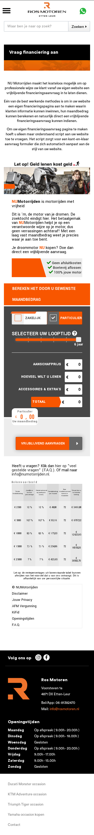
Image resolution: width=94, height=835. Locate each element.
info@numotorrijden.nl (30, 474)
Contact (14, 824)
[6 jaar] (78, 339)
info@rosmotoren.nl (64, 709)
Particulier (70, 318)
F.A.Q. (16, 625)
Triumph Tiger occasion (25, 804)
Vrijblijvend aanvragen (43, 443)
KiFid (15, 612)
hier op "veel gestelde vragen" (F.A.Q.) (44, 468)
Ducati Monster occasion (26, 784)
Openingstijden (23, 618)
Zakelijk (32, 318)
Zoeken (78, 27)
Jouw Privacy (22, 600)
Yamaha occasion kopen (26, 814)
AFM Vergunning (24, 606)
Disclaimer (20, 593)
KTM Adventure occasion (27, 794)
